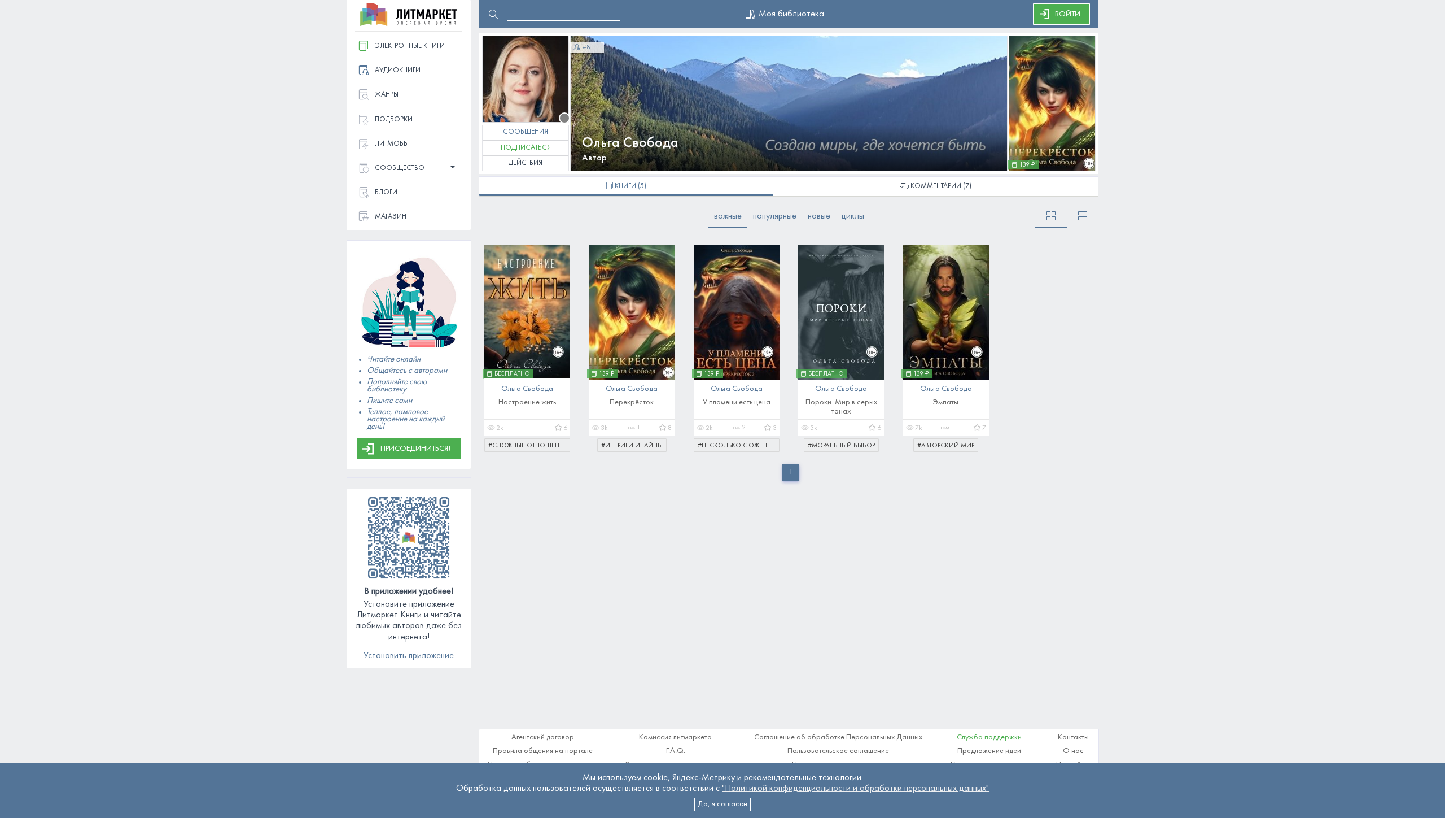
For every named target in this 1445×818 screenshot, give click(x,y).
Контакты (1073, 737)
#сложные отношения (528, 445)
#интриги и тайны (632, 445)
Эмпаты (945, 402)
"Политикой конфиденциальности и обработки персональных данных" (855, 788)
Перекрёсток (632, 402)
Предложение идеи (989, 751)
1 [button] (791, 472)
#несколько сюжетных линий (739, 445)
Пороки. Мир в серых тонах (841, 407)
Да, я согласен (722, 804)
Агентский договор (542, 737)
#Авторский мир (945, 445)
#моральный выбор (841, 445)
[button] (409, 168)
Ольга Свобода (630, 143)
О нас (1073, 751)
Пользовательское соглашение (838, 751)
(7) (940, 186)
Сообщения (525, 132)
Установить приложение (409, 655)
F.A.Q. (675, 751)
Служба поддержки (989, 737)
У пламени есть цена (736, 402)
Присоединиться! (415, 448)
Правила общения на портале (543, 751)
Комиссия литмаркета (675, 737)
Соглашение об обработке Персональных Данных (838, 737)
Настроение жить (527, 402)
